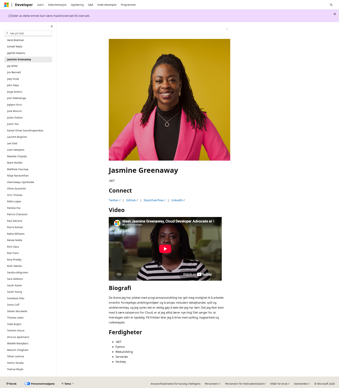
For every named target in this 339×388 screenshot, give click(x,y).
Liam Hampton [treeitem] (15, 149)
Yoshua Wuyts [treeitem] (15, 369)
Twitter (113, 200)
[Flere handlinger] (227, 29)
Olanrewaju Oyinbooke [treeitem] (20, 182)
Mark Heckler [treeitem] (15, 162)
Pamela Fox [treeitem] (13, 208)
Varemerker (301, 383)
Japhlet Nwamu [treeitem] (16, 53)
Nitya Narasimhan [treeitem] (18, 175)
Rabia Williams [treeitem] (16, 233)
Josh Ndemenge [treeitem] (16, 98)
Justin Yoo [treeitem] (13, 124)
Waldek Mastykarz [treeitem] (17, 343)
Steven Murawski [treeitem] (17, 311)
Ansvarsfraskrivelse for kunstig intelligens (176, 383)
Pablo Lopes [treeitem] (14, 201)
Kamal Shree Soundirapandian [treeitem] (25, 130)
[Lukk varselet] (335, 14)
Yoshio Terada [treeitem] (15, 362)
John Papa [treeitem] (13, 85)
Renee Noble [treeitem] (14, 240)
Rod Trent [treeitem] (13, 253)
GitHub (131, 200)
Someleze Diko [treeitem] (15, 298)
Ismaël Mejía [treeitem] (14, 46)
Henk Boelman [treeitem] (15, 40)
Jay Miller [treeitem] (12, 66)
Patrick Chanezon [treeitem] (17, 214)
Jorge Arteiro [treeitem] (14, 91)
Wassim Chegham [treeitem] (17, 350)
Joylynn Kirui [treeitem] (14, 104)
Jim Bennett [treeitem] (14, 72)
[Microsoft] (6, 4)
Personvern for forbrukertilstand (244, 383)
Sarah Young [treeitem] (14, 291)
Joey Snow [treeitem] (13, 78)
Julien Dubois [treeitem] (15, 117)
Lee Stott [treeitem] (12, 143)
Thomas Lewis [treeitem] (15, 317)
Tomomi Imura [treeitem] (15, 330)
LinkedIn (177, 200)
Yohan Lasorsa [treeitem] (15, 356)
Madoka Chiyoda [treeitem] (17, 156)
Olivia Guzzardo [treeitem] (16, 188)
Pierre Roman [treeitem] (15, 227)
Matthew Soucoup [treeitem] (17, 169)
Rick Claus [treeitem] (13, 246)
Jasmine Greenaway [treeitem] (19, 59)
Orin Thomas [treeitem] (14, 195)
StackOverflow (153, 200)
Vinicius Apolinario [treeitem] (18, 337)
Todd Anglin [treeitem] (14, 324)
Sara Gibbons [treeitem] (15, 278)
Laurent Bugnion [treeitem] (17, 136)
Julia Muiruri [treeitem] (14, 111)
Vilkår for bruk (278, 383)
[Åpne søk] (331, 5)
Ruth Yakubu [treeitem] (14, 266)
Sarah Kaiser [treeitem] (14, 285)
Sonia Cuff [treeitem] (13, 304)
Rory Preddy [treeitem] (14, 259)
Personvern (211, 383)
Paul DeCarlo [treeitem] (14, 220)
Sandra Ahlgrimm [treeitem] (17, 272)
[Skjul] (52, 26)
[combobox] (28, 33)
